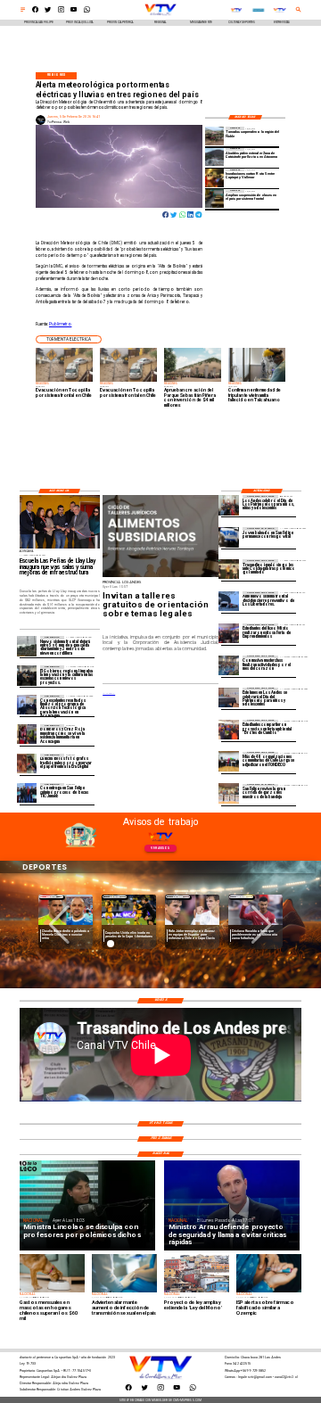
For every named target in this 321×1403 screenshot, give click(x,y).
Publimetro (60, 324)
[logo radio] (258, 10)
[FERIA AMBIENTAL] (228, 729)
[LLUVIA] (27, 646)
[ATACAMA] (214, 157)
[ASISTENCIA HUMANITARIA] (27, 734)
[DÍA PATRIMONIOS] (228, 505)
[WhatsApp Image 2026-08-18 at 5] (27, 793)
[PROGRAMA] (27, 704)
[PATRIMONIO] (228, 697)
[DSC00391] (27, 675)
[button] (69, 339)
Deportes (51, 896)
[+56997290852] (87, 11)
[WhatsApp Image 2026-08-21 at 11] (228, 762)
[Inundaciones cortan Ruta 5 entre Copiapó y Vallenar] (214, 177)
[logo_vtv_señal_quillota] (236, 10)
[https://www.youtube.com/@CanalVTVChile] (73, 11)
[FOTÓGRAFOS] (27, 763)
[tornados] (214, 135)
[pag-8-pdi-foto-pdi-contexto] (228, 537)
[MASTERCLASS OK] (228, 665)
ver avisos (160, 848)
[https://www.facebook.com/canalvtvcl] (35, 11)
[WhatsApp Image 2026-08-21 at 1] (228, 794)
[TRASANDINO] (228, 569)
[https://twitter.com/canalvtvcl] (48, 11)
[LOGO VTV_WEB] (160, 15)
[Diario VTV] (23, 11)
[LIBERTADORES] (228, 601)
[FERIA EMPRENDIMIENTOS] (228, 633)
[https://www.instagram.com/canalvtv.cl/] (61, 11)
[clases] (214, 199)
